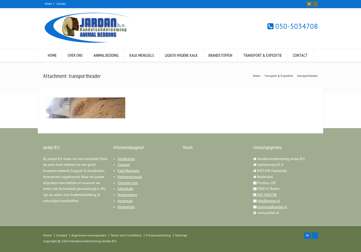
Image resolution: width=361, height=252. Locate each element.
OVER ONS (75, 55)
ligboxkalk (125, 188)
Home (48, 4)
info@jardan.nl (268, 201)
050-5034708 (296, 26)
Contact (61, 4)
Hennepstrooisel (130, 177)
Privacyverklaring (158, 235)
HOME (52, 55)
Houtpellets (126, 207)
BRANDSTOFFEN (220, 55)
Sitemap (181, 235)
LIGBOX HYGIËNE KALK (181, 55)
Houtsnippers (127, 195)
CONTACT (300, 55)
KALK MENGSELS (141, 55)
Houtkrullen (126, 159)
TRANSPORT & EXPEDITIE (262, 55)
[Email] (309, 4)
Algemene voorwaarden (88, 235)
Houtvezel (125, 201)
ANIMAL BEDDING (106, 55)
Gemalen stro (128, 183)
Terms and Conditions (126, 235)
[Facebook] (315, 4)
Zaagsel (124, 164)
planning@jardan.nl (272, 207)
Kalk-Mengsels (129, 171)
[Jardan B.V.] (87, 43)
